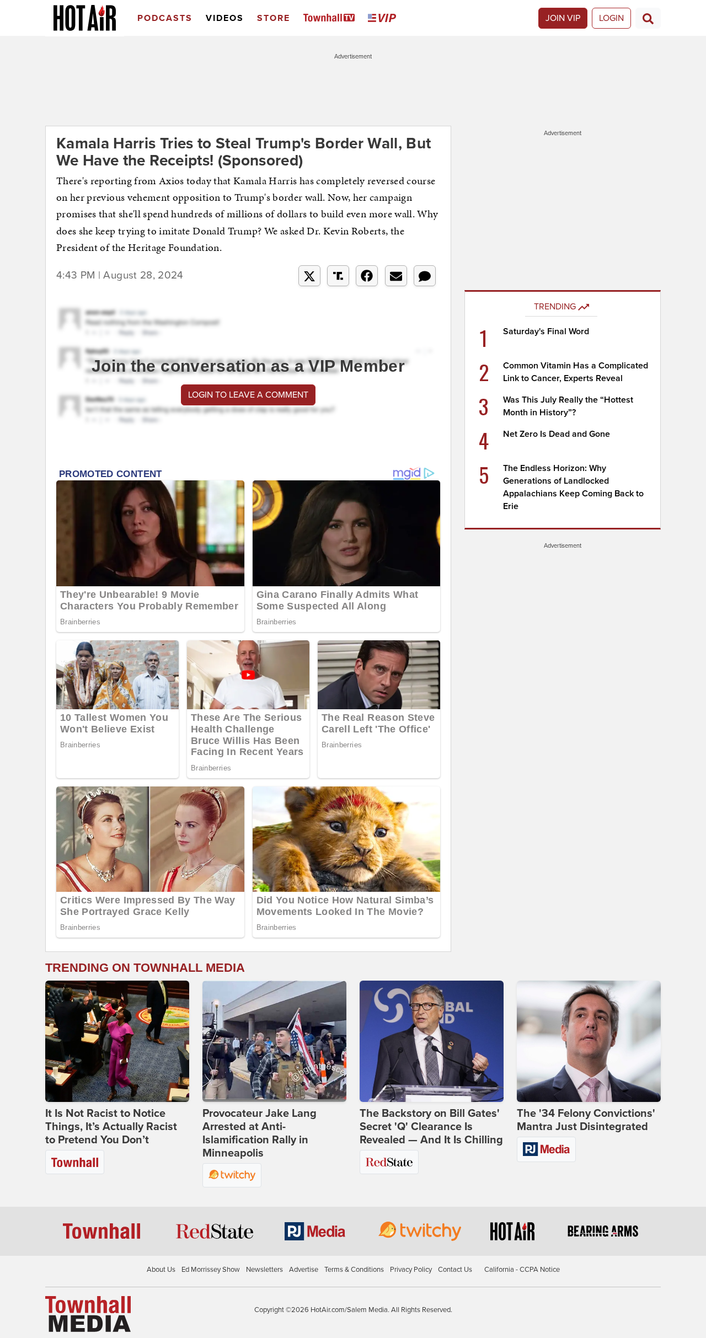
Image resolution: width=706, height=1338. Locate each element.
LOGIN (611, 18)
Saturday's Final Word (546, 331)
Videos (225, 18)
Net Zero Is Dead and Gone (556, 434)
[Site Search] (648, 18)
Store (273, 18)
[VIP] (383, 18)
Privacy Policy (411, 1269)
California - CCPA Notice (522, 1269)
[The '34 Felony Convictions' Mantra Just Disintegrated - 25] (589, 1041)
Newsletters (264, 1269)
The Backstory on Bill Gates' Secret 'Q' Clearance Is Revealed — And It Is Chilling (431, 1127)
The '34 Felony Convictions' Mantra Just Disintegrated (586, 1120)
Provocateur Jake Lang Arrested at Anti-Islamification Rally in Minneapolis (259, 1133)
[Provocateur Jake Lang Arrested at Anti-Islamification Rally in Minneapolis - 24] (274, 1041)
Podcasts (164, 18)
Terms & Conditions (354, 1269)
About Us (161, 1269)
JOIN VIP (562, 18)
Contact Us (455, 1269)
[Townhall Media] (88, 1313)
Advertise (303, 1269)
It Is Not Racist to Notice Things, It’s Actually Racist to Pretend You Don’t (111, 1127)
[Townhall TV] (331, 18)
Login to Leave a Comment (248, 394)
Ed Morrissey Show (210, 1269)
